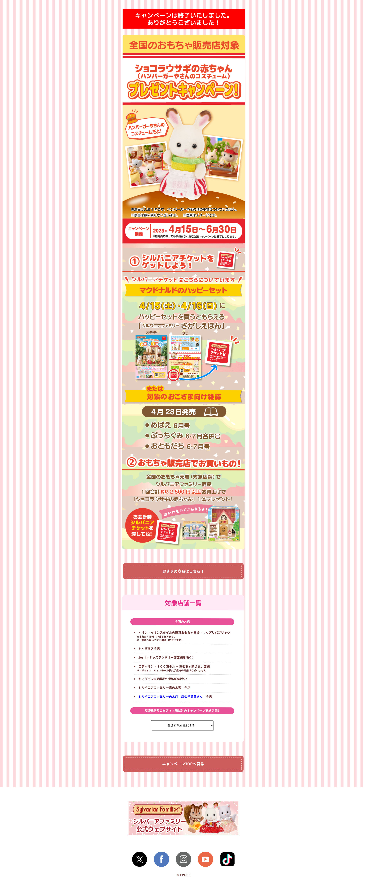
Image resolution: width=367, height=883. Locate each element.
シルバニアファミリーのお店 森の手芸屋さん (170, 697)
